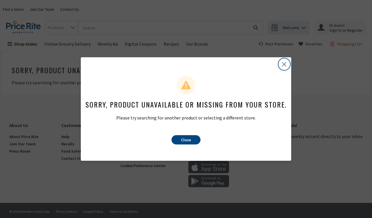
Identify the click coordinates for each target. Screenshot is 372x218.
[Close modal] (284, 64)
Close (186, 139)
